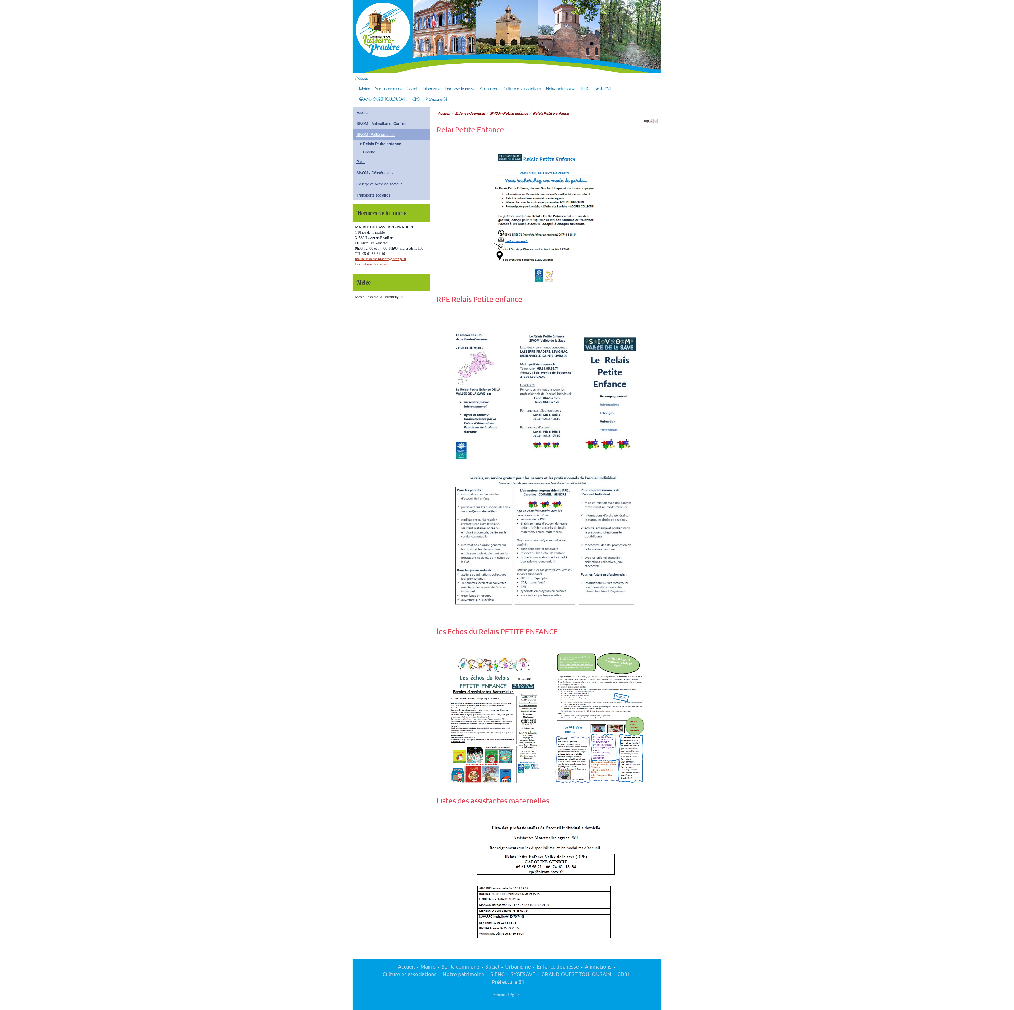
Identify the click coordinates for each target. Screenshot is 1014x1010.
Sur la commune (388, 88)
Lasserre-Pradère (484, 15)
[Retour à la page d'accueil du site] (380, 29)
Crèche (369, 152)
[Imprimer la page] (646, 120)
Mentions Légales (506, 995)
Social (412, 88)
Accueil (361, 78)
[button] (655, 120)
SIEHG (584, 88)
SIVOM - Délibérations (374, 172)
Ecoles (362, 112)
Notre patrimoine (560, 88)
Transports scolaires (373, 195)
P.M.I (360, 161)
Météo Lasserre (366, 297)
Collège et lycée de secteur (379, 183)
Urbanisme (431, 88)
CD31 (416, 99)
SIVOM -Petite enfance (509, 113)
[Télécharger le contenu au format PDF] (651, 120)
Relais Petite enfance (382, 143)
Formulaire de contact (371, 264)
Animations (489, 88)
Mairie (364, 88)
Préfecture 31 (436, 99)
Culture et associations (522, 88)
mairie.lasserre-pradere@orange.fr (380, 259)
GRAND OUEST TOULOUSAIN (383, 99)
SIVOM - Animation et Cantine (381, 123)
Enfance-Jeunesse (459, 88)
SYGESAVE (603, 88)
